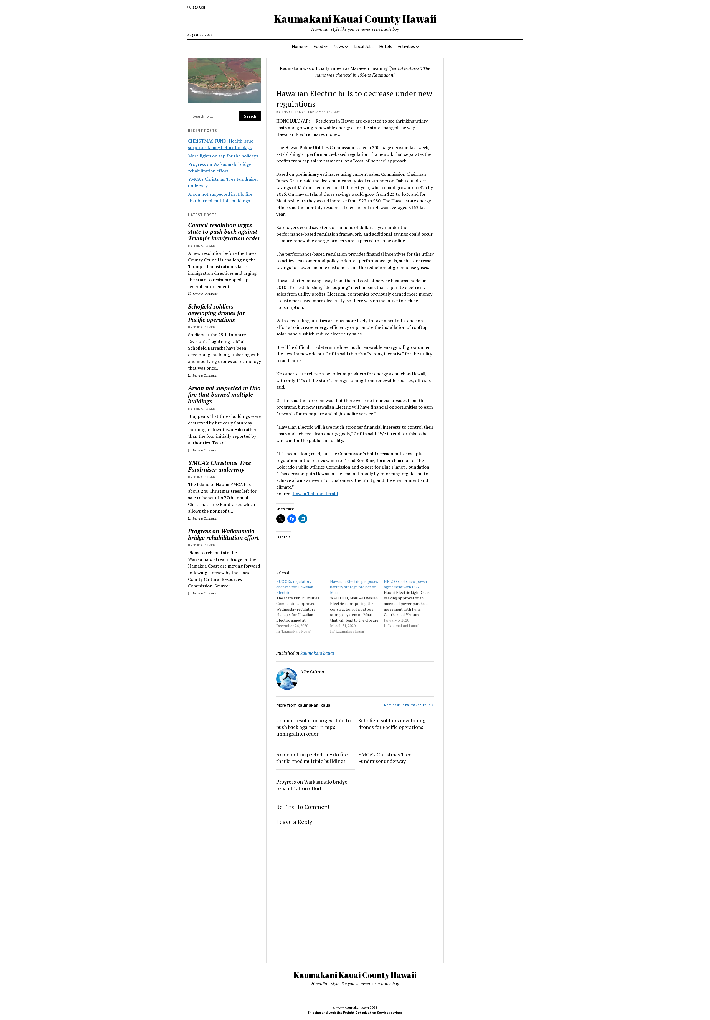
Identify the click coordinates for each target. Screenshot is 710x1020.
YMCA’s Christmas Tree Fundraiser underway (219, 466)
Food (318, 46)
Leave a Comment (204, 294)
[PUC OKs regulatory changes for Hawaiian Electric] (303, 606)
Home (297, 46)
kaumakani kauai (317, 653)
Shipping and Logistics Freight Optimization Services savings (355, 1012)
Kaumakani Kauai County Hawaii (355, 19)
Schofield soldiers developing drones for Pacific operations (216, 313)
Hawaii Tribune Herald (315, 493)
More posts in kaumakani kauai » (409, 705)
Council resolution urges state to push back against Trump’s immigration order (224, 231)
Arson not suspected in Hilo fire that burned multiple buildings (224, 395)
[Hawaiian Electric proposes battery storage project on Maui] (357, 606)
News (338, 46)
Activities (406, 46)
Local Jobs (364, 46)
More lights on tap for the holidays (223, 156)
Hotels (385, 46)
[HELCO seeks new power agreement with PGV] (411, 604)
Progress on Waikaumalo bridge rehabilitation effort (223, 534)
